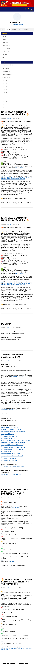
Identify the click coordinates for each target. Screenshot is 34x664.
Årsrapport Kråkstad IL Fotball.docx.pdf (12, 449)
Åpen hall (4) (6, 42)
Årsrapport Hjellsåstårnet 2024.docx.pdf (12, 445)
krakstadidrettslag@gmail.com (19, 376)
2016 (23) (5, 104)
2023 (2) (5, 83)
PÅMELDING (15, 507)
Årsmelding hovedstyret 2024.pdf (10, 453)
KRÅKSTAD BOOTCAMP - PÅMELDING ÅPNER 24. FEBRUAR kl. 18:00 (14, 491)
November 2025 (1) (8, 65)
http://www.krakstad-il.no (17, 24)
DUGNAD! (6, 324)
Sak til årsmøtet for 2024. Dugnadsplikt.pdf (13, 431)
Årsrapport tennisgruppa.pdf (9, 458)
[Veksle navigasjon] (31, 9)
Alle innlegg (6, 36)
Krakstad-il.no (19, 167)
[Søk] (25, 9)
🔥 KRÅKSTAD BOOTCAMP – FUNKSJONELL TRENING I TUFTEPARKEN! (16, 581)
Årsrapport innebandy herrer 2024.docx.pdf (13, 447)
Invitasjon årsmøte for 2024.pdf (10, 427)
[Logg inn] (28, 9)
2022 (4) (5, 86)
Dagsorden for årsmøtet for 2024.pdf (11, 429)
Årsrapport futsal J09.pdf (8, 438)
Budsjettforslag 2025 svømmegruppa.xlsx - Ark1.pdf (15, 440)
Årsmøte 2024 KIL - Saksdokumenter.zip (12, 466)
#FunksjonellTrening (26, 648)
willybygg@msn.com (19, 403)
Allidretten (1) (6, 39)
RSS (5, 57)
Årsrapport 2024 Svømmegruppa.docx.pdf (13, 442)
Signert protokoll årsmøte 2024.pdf (11, 474)
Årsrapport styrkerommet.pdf (9, 460)
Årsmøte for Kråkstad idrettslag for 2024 (12, 356)
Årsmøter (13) (6, 45)
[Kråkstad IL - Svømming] (17, 3)
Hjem (2, 29)
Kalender (27, 29)
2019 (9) (5, 95)
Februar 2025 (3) (7, 74)
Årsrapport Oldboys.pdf (7, 434)
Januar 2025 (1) (7, 77)
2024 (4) (5, 80)
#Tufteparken (16, 648)
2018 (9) (5, 98)
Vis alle (5, 54)
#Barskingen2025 (6, 649)
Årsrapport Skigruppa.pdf (8, 451)
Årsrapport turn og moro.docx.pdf (10, 436)
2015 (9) (5, 107)
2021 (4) (5, 89)
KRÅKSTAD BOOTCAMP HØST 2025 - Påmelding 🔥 (15, 113)
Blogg (8, 29)
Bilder (14, 29)
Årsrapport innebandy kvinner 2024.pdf (12, 456)
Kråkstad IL (9, 118)
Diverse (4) (6, 51)
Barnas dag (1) (7, 48)
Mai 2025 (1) (6, 71)
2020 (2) (5, 92)
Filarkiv (20, 29)
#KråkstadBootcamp (7, 648)
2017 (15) (5, 101)
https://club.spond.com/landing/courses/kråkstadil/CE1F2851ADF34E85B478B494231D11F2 (16, 178)
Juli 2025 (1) (6, 68)
